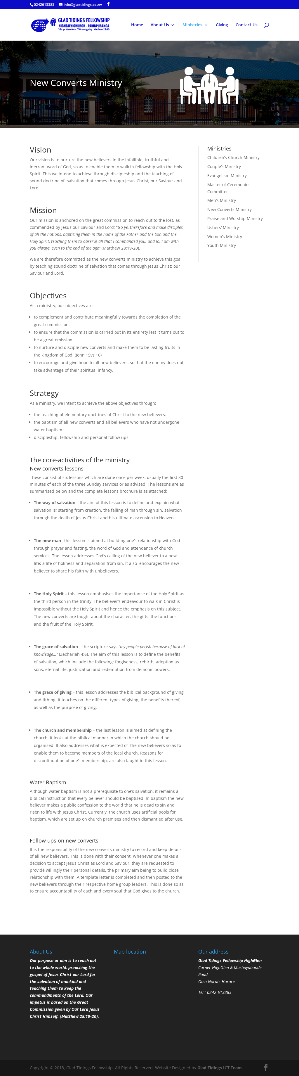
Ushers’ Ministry (223, 227)
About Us (160, 25)
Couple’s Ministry (224, 166)
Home (137, 25)
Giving (222, 25)
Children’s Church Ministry (233, 157)
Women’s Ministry (224, 236)
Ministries (192, 25)
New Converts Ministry (229, 209)
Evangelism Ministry (227, 175)
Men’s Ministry (221, 200)
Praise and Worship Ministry (235, 218)
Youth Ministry (221, 245)
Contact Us (247, 25)
